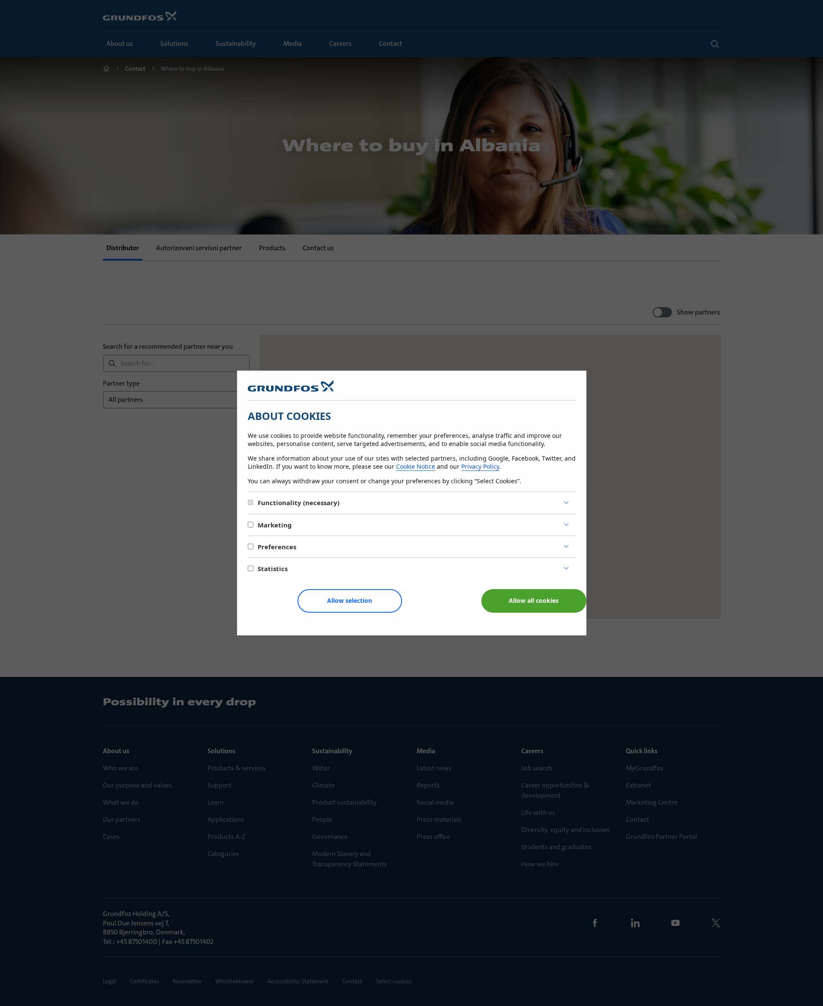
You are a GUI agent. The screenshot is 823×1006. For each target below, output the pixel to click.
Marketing (275, 525)
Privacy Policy (480, 466)
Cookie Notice (415, 466)
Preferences (277, 546)
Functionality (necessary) (298, 502)
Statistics (273, 568)
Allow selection (349, 600)
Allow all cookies (534, 600)
